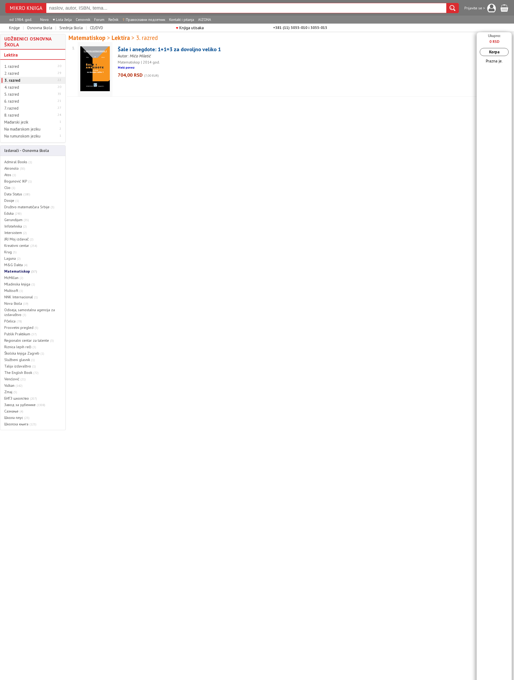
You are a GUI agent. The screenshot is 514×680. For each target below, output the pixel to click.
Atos (10, 174)
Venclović (15, 379)
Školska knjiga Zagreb (24, 353)
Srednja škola (71, 28)
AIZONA (204, 19)
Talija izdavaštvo (20, 366)
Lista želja (62, 19)
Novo (44, 19)
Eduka (13, 213)
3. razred (12, 80)
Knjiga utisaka (190, 27)
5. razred (11, 94)
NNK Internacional (21, 297)
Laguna (12, 258)
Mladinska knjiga (19, 284)
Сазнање (13, 411)
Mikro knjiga (26, 8)
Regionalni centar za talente (29, 340)
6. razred (11, 101)
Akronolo (14, 168)
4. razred (11, 87)
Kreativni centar (20, 245)
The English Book (21, 372)
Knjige (14, 28)
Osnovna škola (39, 28)
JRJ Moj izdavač (18, 239)
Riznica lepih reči (20, 346)
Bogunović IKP (18, 181)
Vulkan (13, 385)
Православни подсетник (143, 19)
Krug (10, 252)
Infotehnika (15, 226)
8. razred (11, 115)
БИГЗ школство (20, 398)
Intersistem (15, 232)
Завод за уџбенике (24, 404)
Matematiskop (20, 271)
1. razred (11, 66)
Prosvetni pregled (21, 327)
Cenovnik (83, 19)
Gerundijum (16, 219)
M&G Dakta (16, 264)
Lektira (11, 55)
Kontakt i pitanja (181, 19)
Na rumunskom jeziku (22, 136)
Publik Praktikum (20, 334)
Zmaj (10, 391)
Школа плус (16, 417)
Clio (9, 187)
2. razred (11, 73)
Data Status (17, 194)
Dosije (11, 200)
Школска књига (20, 424)
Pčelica (13, 321)
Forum (99, 19)
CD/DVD (96, 28)
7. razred (11, 108)
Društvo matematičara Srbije (29, 207)
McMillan (13, 277)
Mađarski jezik (16, 122)
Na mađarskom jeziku (22, 129)
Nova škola (16, 303)
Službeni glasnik (19, 359)
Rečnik (113, 19)
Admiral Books (18, 161)
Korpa (494, 51)
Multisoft (13, 290)
